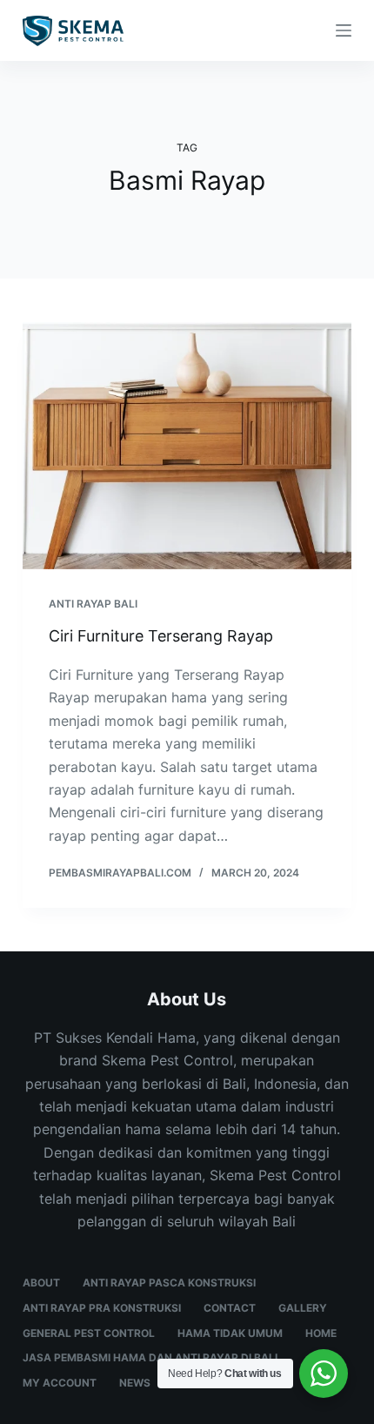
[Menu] (343, 30)
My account (60, 1382)
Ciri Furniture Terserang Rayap (161, 636)
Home (321, 1333)
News (134, 1382)
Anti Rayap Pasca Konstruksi (169, 1282)
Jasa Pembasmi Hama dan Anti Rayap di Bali (150, 1357)
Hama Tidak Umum (230, 1333)
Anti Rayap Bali (93, 603)
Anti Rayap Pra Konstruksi (102, 1307)
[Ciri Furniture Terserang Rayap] (187, 445)
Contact (230, 1307)
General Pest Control (89, 1333)
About (41, 1282)
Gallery (302, 1307)
